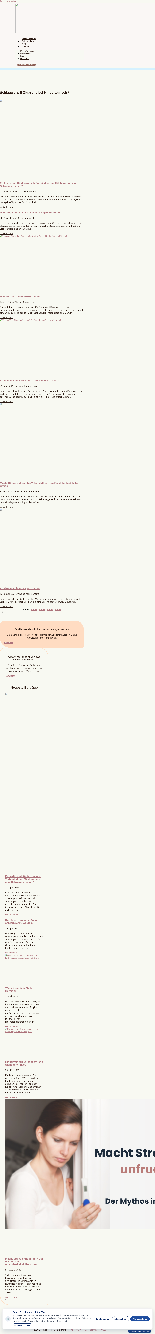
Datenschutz (91, 1329)
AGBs (103, 1329)
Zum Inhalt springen (9, 1)
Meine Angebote (29, 39)
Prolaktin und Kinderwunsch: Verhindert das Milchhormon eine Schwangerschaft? (23, 879)
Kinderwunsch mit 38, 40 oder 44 (20, 588)
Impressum (75, 1329)
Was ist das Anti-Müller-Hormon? (20, 296)
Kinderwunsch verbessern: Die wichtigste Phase (29, 380)
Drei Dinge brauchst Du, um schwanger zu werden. (31, 212)
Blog (24, 44)
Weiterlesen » (6, 207)
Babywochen (28, 41)
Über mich (26, 46)
